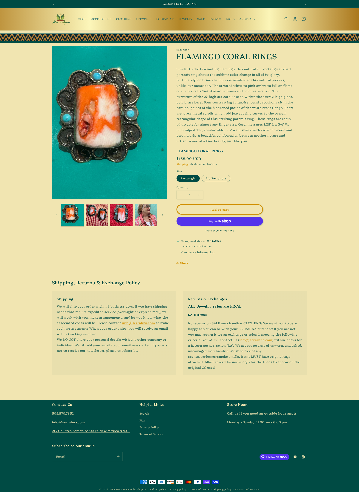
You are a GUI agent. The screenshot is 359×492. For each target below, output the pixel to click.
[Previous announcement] (53, 3)
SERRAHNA (115, 489)
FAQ (142, 420)
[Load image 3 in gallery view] (121, 215)
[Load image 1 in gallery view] (72, 215)
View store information (198, 252)
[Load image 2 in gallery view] (97, 215)
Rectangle (188, 178)
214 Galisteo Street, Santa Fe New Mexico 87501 (91, 431)
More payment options (219, 230)
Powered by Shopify (134, 489)
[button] (230, 19)
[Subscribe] (118, 456)
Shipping (182, 164)
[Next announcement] (306, 3)
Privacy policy (178, 489)
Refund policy (158, 489)
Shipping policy (222, 489)
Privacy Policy (149, 427)
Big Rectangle (216, 178)
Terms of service (200, 489)
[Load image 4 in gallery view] (146, 215)
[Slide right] (163, 215)
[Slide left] (56, 215)
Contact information (247, 489)
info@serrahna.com (138, 323)
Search (144, 413)
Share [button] (184, 263)
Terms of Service (151, 434)
